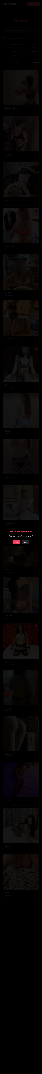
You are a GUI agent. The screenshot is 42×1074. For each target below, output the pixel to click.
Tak (16, 542)
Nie (25, 542)
